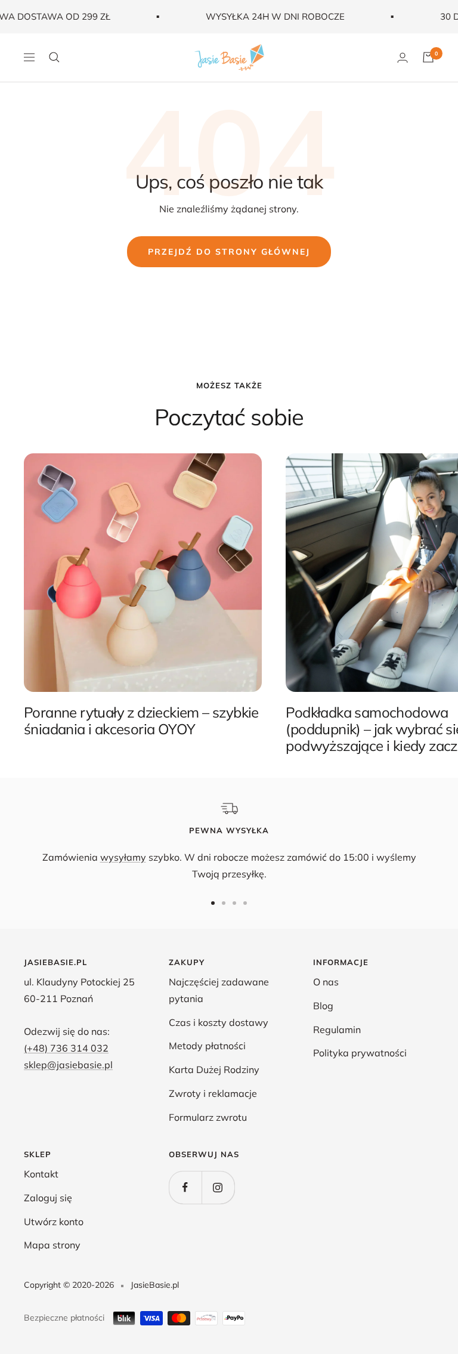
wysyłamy (123, 857)
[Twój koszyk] (428, 57)
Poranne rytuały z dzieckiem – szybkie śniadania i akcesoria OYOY (141, 720)
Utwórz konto (53, 1222)
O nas (326, 982)
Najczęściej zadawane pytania (219, 990)
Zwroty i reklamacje (213, 1093)
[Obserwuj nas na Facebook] (185, 1187)
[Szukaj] (54, 57)
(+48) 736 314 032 (66, 1048)
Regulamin (337, 1029)
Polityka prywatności (360, 1053)
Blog (323, 1006)
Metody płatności (207, 1046)
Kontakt (41, 1174)
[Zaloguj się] (402, 57)
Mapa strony (52, 1245)
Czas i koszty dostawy (218, 1022)
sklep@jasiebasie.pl (68, 1065)
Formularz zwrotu (208, 1117)
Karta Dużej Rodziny (214, 1069)
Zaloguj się (48, 1198)
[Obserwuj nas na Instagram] (218, 1187)
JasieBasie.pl (155, 1284)
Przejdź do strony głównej (229, 251)
